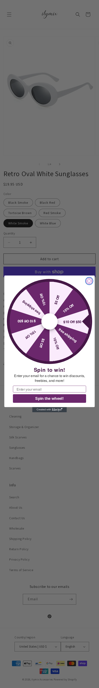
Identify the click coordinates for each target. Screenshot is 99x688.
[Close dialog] (89, 281)
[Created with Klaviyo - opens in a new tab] (49, 409)
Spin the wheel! (49, 399)
